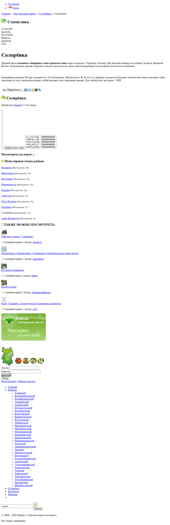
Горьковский (22, 401)
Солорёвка (45, 13)
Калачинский (22, 410)
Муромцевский (23, 431)
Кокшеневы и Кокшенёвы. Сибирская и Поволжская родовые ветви (40, 253)
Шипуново (7, 173)
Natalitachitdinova (41, 292)
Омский (19, 449)
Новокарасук (8, 184)
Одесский (20, 443)
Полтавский (21, 455)
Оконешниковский (25, 446)
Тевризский (21, 473)
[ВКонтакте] (26, 90)
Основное (13, 4)
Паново (5, 190)
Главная (5, 13)
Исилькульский (23, 407)
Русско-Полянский (25, 458)
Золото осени (8, 286)
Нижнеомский (23, 437)
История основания (12, 270)
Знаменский (21, 404)
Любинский (21, 422)
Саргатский (21, 461)
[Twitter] (29, 90)
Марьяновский (23, 425)
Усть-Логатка (8, 201)
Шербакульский (24, 485)
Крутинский (22, 419)
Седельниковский (25, 464)
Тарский (19, 470)
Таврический (22, 467)
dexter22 (37, 242)
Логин (5, 367)
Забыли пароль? (26, 381)
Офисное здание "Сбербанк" (17, 236)
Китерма (6, 207)
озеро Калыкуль (10, 218)
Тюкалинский (22, 476)
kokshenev (38, 259)
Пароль (5, 371)
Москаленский (23, 428)
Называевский (23, 434)
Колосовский (22, 413)
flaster (34, 275)
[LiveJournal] (40, 90)
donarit (18, 105)
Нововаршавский (24, 440)
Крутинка (6, 178)
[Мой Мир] (36, 90)
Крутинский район (25, 13)
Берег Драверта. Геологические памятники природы (31, 303)
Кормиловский (23, 416)
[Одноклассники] (33, 90)
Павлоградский (23, 452)
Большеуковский (24, 398)
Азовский (20, 393)
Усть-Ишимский (24, 479)
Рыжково (6, 167)
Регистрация (8, 381)
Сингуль (6, 195)
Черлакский (21, 482)
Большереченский (25, 395)
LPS (35, 309)
